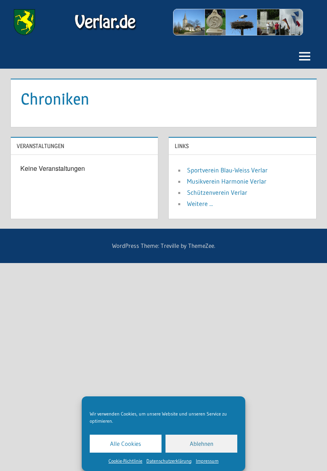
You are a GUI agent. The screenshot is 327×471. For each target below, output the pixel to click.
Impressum (207, 461)
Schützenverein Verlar (217, 192)
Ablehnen (201, 443)
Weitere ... (200, 204)
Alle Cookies (125, 443)
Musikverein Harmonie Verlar (226, 181)
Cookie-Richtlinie (125, 461)
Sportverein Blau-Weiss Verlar (227, 170)
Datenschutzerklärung (169, 461)
